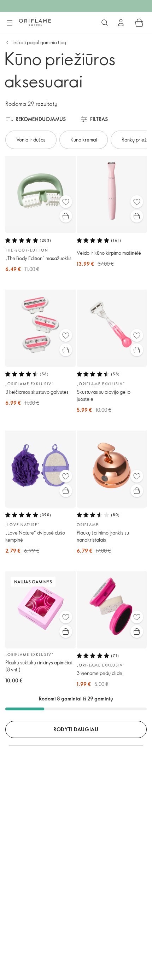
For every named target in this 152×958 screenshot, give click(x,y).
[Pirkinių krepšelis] (139, 22)
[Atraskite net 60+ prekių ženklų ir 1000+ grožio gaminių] (104, 22)
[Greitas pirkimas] (65, 216)
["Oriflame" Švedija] (35, 22)
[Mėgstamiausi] (65, 201)
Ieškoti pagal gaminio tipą (39, 42)
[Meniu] (9, 23)
